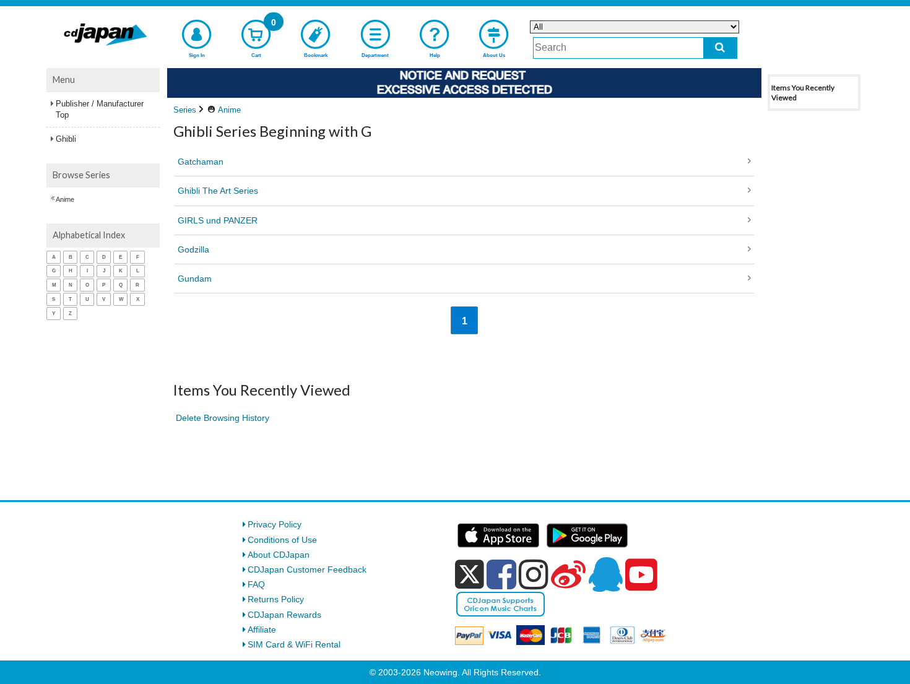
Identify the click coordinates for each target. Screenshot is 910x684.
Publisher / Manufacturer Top (100, 109)
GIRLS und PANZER (218, 220)
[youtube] (641, 575)
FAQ (256, 584)
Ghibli (66, 139)
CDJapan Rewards (284, 615)
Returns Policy (276, 599)
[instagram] (533, 574)
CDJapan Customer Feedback (307, 569)
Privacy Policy (274, 524)
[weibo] (568, 574)
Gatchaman (200, 162)
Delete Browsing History (222, 418)
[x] (469, 574)
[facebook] (501, 574)
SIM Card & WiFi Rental (294, 644)
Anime (65, 199)
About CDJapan (279, 555)
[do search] (720, 48)
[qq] (605, 574)
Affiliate (262, 629)
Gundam (195, 279)
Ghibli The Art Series (218, 191)
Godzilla (193, 249)
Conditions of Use (282, 540)
